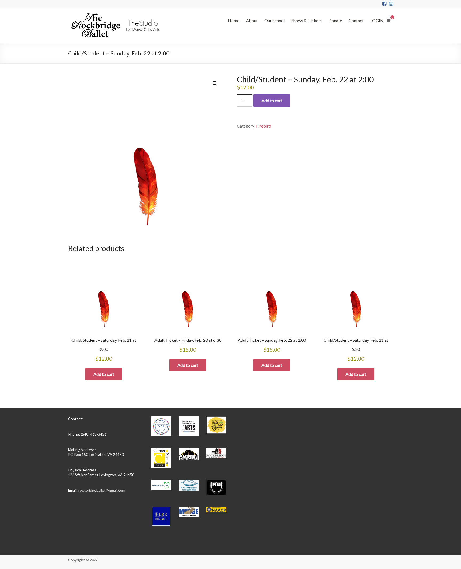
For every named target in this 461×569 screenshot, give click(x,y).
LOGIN (377, 20)
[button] (215, 83)
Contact (356, 20)
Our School (274, 20)
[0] (388, 20)
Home (233, 20)
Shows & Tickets (306, 20)
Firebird (263, 125)
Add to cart (271, 100)
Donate (335, 20)
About (252, 20)
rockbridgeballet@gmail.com (101, 490)
